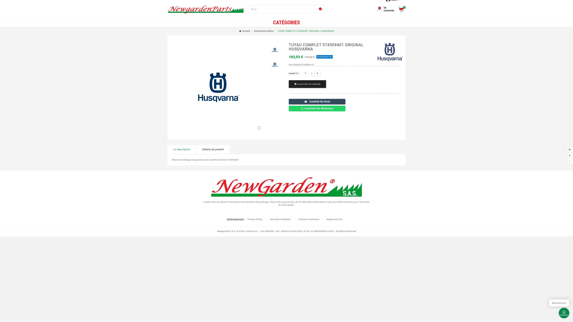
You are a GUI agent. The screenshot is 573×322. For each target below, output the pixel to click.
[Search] (320, 9)
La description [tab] (181, 149)
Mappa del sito (334, 219)
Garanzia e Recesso (280, 219)
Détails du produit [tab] (213, 149)
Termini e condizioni (308, 219)
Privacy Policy (255, 219)
